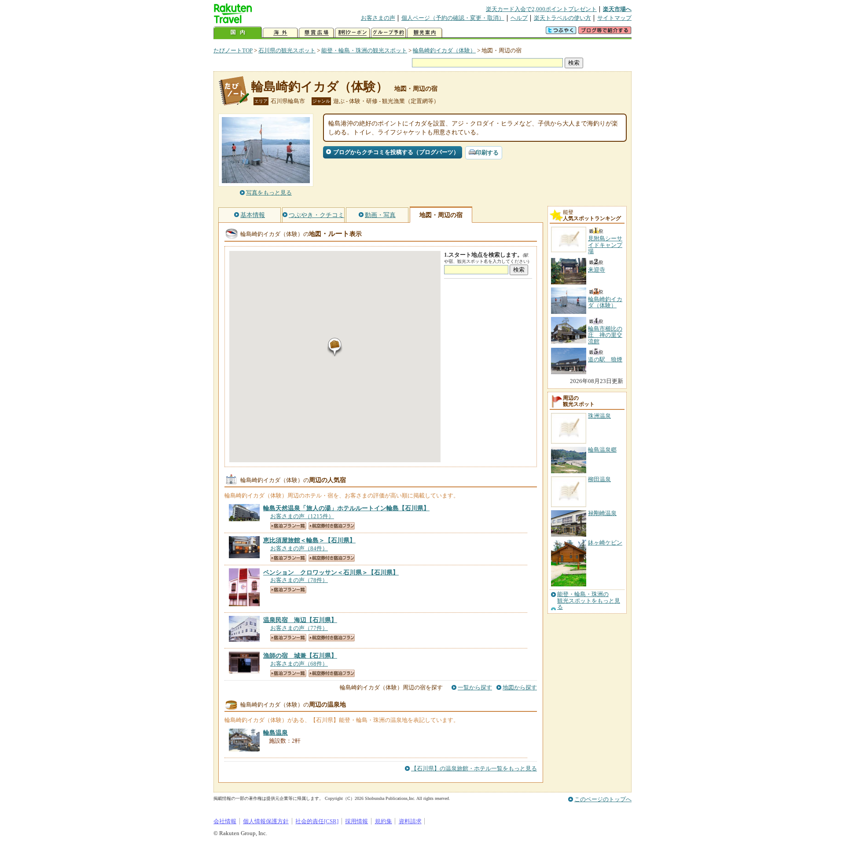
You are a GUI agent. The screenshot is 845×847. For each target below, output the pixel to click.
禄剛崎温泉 (602, 513)
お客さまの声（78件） (299, 580)
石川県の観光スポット (287, 50)
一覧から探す (475, 687)
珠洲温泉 (599, 415)
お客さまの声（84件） (299, 548)
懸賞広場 (316, 32)
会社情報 (224, 821)
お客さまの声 (378, 18)
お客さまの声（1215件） (302, 516)
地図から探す (520, 687)
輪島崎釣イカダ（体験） (444, 50)
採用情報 (356, 821)
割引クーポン (352, 32)
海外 (280, 32)
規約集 (383, 821)
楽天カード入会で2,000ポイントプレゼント (541, 9)
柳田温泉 (599, 479)
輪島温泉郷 (602, 449)
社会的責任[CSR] (316, 821)
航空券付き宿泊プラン (332, 526)
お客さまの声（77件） (299, 628)
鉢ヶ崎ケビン (605, 542)
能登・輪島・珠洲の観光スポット (364, 50)
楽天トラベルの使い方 (562, 18)
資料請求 (410, 821)
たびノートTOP (233, 50)
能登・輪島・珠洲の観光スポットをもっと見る (588, 600)
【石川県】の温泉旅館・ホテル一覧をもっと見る (474, 768)
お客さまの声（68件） (299, 663)
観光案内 (424, 32)
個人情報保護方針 (266, 821)
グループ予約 (388, 32)
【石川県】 (346, 508)
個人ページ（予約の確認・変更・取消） (452, 18)
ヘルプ (519, 18)
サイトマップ (614, 18)
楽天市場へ (617, 9)
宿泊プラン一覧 (288, 526)
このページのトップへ (603, 799)
